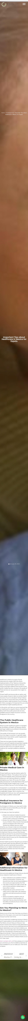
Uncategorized (10, 112)
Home (3, 112)
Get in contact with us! (6, 941)
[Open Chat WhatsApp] (23, 1017)
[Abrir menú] (24, 4)
